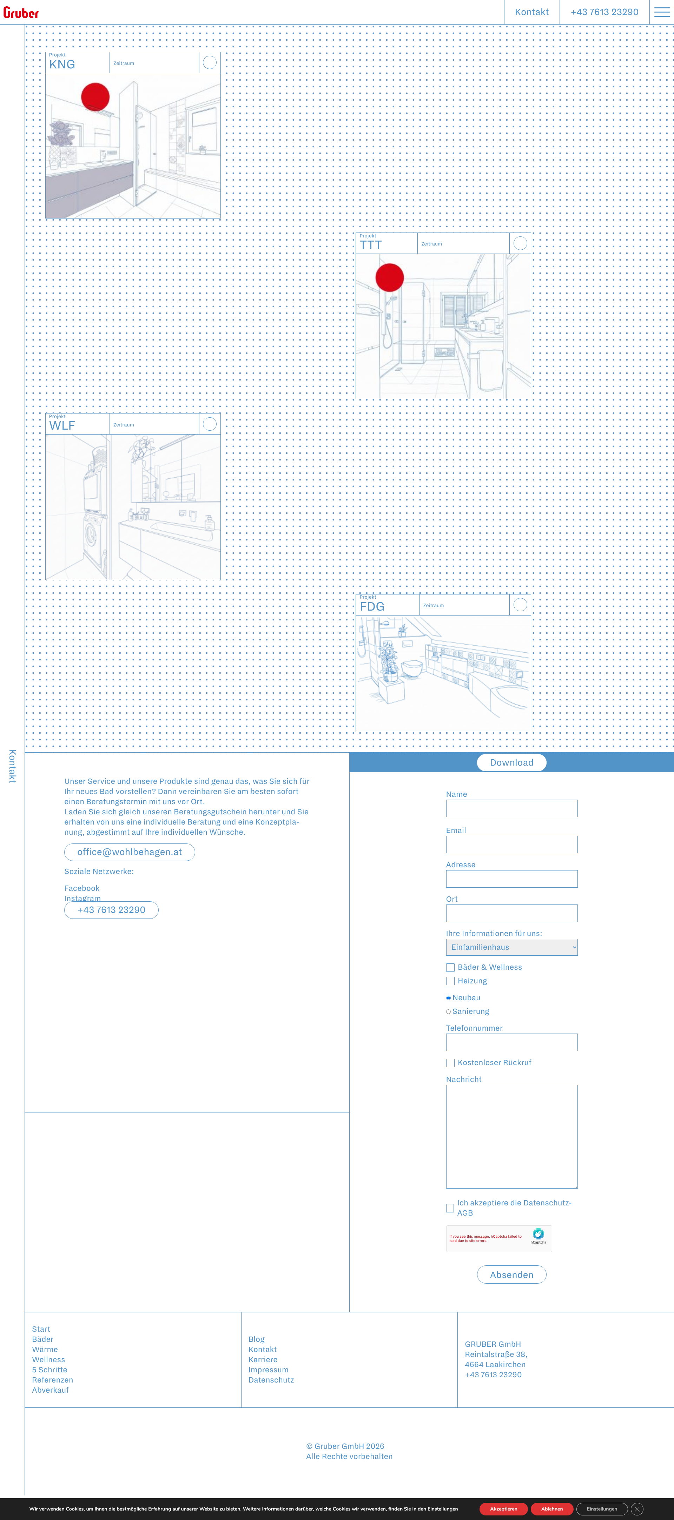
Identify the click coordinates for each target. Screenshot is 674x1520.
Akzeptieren (503, 1509)
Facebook (82, 888)
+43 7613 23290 (604, 12)
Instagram (82, 898)
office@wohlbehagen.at (129, 852)
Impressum (269, 1370)
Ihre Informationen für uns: (494, 933)
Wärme (45, 1349)
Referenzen (52, 1380)
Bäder (42, 1339)
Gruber (21, 12)
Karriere (263, 1360)
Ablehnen (552, 1509)
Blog (257, 1339)
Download (512, 762)
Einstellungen (602, 1509)
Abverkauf (50, 1390)
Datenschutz (271, 1380)
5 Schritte (49, 1370)
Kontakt (532, 12)
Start (41, 1329)
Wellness (48, 1360)
